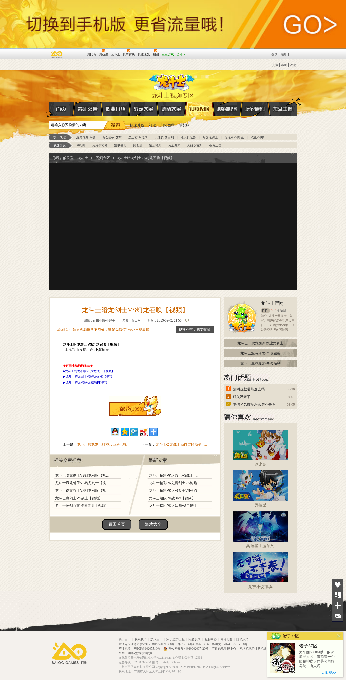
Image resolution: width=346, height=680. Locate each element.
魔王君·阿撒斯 (138, 137)
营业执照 (125, 648)
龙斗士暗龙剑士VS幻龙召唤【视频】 (83, 475)
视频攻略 (199, 109)
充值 (275, 65)
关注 (337, 595)
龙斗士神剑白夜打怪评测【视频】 (81, 506)
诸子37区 (308, 645)
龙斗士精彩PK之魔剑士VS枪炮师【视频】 (175, 483)
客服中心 (210, 639)
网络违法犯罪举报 (140, 653)
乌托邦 (80, 145)
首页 (61, 109)
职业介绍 (115, 109)
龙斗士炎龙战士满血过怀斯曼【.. (181, 444)
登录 (274, 54)
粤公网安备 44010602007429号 (188, 648)
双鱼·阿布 (257, 137)
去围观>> (328, 673)
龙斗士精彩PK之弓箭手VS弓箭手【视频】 (175, 490)
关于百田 (125, 639)
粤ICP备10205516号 (147, 648)
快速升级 (137, 125)
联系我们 (140, 639)
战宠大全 (143, 109)
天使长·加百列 (164, 137)
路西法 (137, 145)
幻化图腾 (167, 125)
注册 (284, 54)
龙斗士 (172, 81)
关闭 (339, 636)
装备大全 (171, 109)
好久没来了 (242, 397)
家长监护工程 (175, 639)
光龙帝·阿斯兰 (234, 137)
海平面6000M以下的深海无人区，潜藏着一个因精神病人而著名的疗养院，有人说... (317, 659)
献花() (132, 409)
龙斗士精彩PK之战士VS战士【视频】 (175, 475)
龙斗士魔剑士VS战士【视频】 (78, 498)
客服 (284, 65)
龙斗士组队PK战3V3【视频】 (172, 498)
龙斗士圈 (282, 109)
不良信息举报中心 (224, 648)
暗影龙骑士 (210, 137)
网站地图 (226, 639)
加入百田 (156, 639)
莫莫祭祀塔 (99, 145)
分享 (337, 605)
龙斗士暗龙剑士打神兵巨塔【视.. (103, 444)
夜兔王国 (215, 145)
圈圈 (265, 310)
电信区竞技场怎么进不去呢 (254, 404)
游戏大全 (153, 524)
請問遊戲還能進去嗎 (249, 389)
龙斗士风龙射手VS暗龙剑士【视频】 (83, 483)
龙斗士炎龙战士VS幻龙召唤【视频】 (83, 490)
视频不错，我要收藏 (194, 329)
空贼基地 (120, 145)
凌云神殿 (155, 145)
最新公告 (87, 109)
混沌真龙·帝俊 (85, 137)
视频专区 (103, 158)
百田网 (76, 54)
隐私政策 (242, 639)
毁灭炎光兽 (188, 137)
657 (273, 310)
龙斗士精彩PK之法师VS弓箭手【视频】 (175, 506)
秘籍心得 (227, 109)
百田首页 (117, 524)
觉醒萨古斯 (194, 145)
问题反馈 (194, 639)
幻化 (152, 125)
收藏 (293, 65)
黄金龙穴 (174, 145)
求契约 (184, 125)
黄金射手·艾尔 (112, 137)
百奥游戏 (57, 54)
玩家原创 (255, 109)
